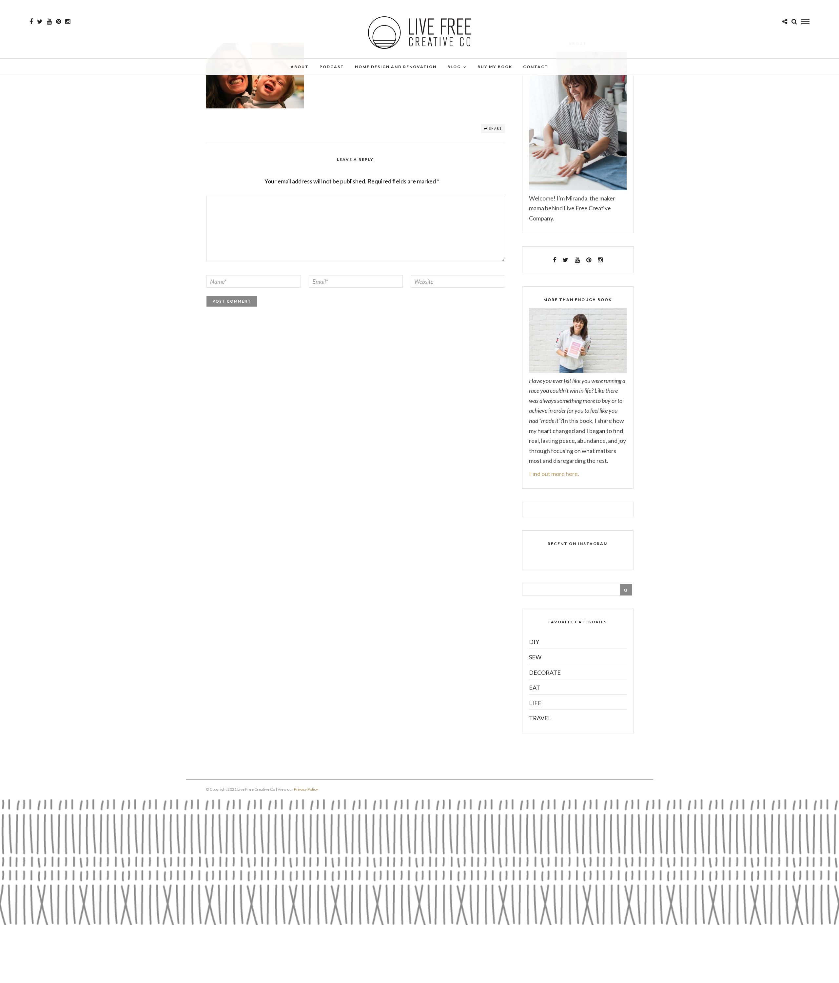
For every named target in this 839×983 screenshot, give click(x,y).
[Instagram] (67, 22)
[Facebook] (554, 260)
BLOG (454, 66)
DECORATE (545, 672)
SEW (535, 657)
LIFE (535, 703)
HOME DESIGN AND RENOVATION (396, 66)
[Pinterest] (58, 22)
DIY (534, 641)
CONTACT (535, 66)
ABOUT (300, 66)
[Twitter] (565, 260)
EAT (534, 687)
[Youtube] (49, 22)
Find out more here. (554, 473)
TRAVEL (540, 718)
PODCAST (332, 66)
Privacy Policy (306, 789)
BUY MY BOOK (495, 66)
